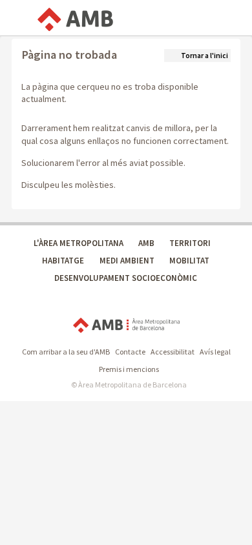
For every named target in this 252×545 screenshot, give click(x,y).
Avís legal (215, 351)
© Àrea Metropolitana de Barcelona (129, 384)
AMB (146, 243)
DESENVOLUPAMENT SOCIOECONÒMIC (125, 277)
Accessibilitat (172, 351)
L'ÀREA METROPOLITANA (78, 243)
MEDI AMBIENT (127, 260)
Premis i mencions (129, 369)
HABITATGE (63, 260)
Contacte (130, 351)
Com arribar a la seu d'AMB (66, 351)
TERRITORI (190, 243)
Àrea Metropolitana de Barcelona (126, 326)
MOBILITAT (189, 260)
